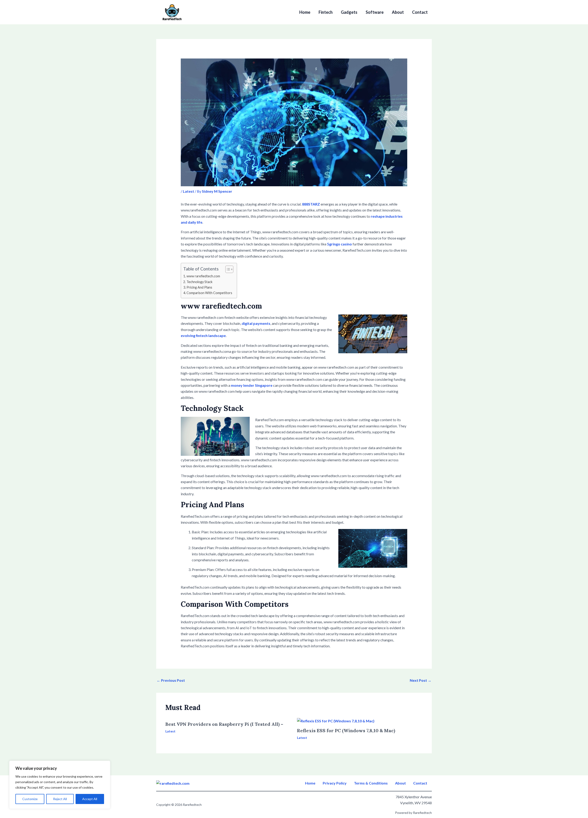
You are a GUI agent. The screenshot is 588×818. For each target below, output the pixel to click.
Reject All (60, 799)
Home (304, 12)
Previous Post (171, 680)
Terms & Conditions (371, 783)
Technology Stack (199, 282)
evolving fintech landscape (203, 335)
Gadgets (349, 12)
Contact (420, 12)
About (398, 12)
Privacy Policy (335, 783)
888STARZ (311, 204)
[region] (59, 785)
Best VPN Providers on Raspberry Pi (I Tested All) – (224, 724)
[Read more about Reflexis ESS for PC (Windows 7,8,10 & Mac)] (335, 720)
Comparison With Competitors (209, 293)
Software (375, 12)
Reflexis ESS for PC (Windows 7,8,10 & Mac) (346, 730)
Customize (30, 799)
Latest (188, 191)
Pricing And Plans (199, 287)
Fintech (326, 12)
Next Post (420, 680)
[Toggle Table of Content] (227, 269)
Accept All (89, 799)
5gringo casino (339, 244)
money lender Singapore (251, 385)
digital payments (256, 323)
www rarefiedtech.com (203, 276)
